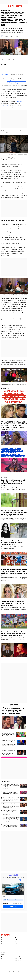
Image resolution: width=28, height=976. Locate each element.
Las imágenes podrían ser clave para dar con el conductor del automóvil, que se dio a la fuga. (13, 519)
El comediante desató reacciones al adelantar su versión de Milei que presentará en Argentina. (13, 638)
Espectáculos (5, 10)
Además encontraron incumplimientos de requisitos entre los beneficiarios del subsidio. (13, 488)
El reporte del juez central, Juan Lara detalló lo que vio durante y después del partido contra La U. (13, 609)
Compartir (4, 59)
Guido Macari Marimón (12, 36)
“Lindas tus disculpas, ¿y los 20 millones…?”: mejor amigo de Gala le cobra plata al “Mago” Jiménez (8, 752)
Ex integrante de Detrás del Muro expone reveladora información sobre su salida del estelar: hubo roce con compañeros (11, 786)
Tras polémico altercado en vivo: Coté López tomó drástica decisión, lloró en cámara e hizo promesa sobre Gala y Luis (14, 572)
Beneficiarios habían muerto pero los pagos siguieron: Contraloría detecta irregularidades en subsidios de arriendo (13, 482)
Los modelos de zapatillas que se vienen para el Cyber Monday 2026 (8, 734)
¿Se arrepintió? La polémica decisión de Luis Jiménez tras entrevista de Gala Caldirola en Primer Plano (11, 799)
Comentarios (12, 59)
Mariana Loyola (6, 75)
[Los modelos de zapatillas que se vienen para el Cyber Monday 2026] (21, 734)
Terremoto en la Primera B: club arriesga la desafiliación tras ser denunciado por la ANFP (12, 542)
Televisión (9, 384)
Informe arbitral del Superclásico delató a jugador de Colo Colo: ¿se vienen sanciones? (12, 603)
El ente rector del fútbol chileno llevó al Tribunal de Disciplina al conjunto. (13, 547)
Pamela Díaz (5, 106)
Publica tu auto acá (14, 880)
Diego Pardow (22, 384)
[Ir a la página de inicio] (15, 6)
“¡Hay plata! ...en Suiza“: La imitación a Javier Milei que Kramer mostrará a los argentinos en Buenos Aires (13, 633)
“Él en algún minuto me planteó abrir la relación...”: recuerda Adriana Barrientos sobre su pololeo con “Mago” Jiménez (13, 711)
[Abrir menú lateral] (2, 6)
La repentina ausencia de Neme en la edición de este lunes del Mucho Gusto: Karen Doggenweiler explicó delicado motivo (11, 819)
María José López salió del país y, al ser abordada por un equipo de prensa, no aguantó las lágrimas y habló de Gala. (14, 578)
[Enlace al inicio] (14, 705)
